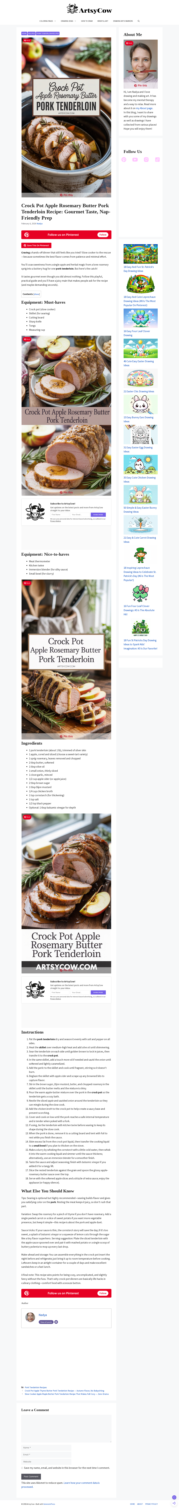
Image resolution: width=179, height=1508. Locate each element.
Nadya (39, 223)
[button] (138, 21)
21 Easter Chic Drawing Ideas (139, 391)
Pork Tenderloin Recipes (48, 33)
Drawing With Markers (123, 21)
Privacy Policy (151, 1504)
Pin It (28, 40)
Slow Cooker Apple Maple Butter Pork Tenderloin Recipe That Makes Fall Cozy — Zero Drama (67, 1394)
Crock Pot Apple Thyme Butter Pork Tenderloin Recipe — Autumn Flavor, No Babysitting (64, 1390)
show (36, 294)
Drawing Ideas (67, 21)
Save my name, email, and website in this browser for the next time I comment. (67, 1467)
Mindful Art (102, 21)
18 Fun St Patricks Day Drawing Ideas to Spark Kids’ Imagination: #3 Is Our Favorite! (140, 644)
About (140, 1504)
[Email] (56, 1322)
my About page (144, 108)
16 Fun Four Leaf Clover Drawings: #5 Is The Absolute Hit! (139, 610)
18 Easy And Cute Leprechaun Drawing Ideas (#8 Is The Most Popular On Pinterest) (140, 301)
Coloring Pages (46, 21)
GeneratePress (49, 1504)
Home (24, 33)
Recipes (31, 33)
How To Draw (87, 21)
